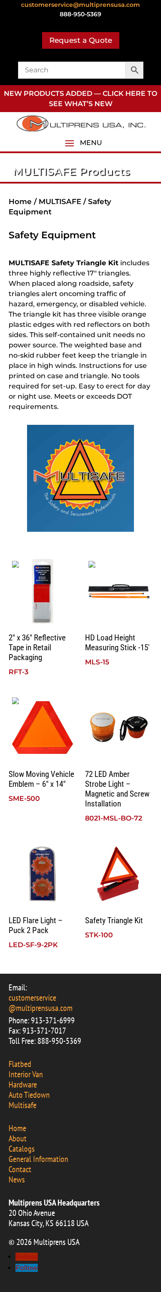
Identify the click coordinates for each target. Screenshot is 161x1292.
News (17, 1179)
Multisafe (22, 1105)
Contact (20, 1169)
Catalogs (22, 1148)
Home (20, 201)
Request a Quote (80, 40)
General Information (38, 1159)
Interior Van (26, 1074)
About (18, 1138)
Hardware (23, 1084)
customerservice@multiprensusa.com (80, 5)
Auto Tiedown (29, 1094)
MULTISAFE (61, 201)
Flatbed (20, 1064)
